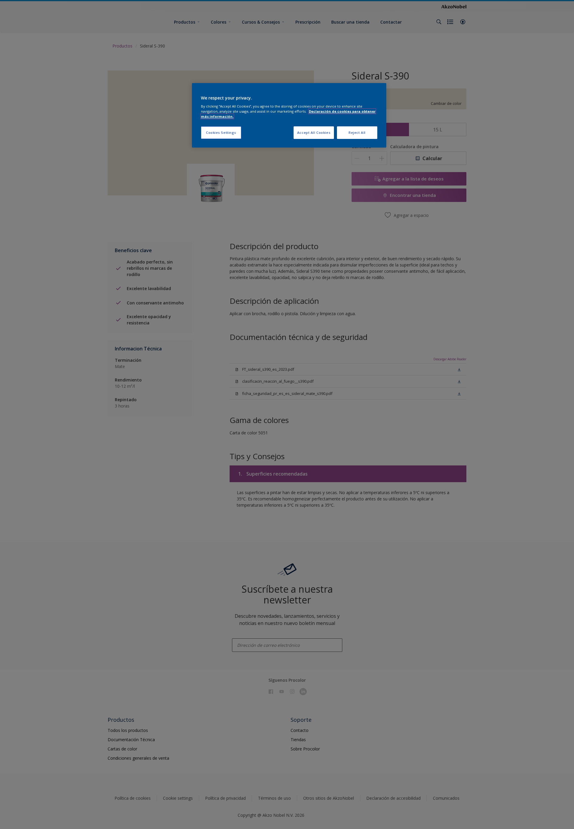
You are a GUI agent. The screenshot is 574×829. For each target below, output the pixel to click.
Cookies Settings (221, 132)
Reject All (357, 132)
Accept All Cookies (313, 132)
